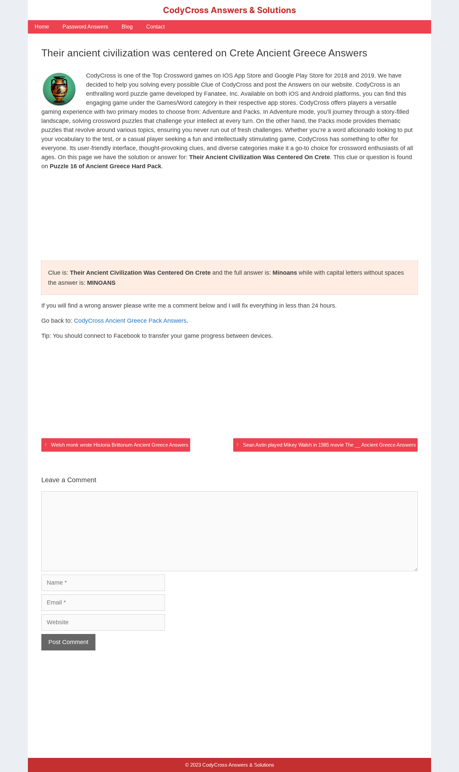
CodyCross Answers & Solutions (229, 10)
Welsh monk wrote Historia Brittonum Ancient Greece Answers (120, 445)
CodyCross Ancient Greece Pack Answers (130, 320)
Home (42, 27)
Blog (127, 27)
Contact (155, 27)
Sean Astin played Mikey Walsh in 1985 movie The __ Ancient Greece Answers (329, 445)
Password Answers (85, 27)
